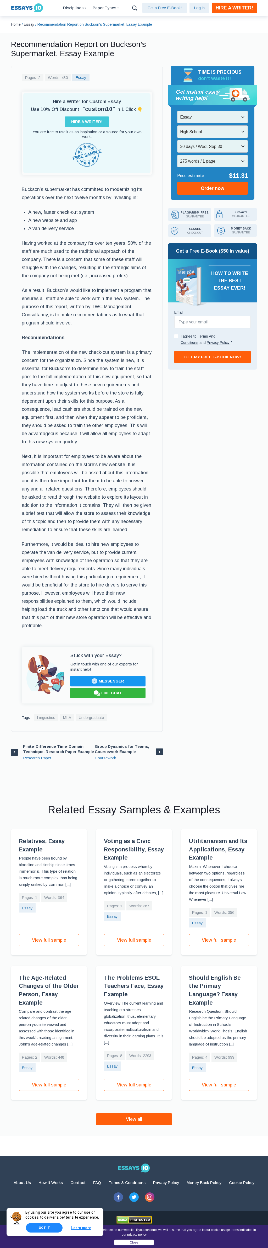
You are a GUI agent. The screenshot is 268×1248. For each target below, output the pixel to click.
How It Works (50, 1182)
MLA (67, 717)
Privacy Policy (166, 1182)
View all (134, 1119)
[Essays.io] (134, 1168)
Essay (80, 77)
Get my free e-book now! (212, 357)
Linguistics (46, 717)
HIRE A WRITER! (234, 7)
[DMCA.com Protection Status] (134, 1220)
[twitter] (134, 1197)
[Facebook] (118, 1197)
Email (178, 312)
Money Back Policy (204, 1182)
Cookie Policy (241, 1182)
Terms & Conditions (127, 1182)
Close (134, 1242)
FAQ (97, 1182)
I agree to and (206, 339)
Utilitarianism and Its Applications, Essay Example (218, 849)
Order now (212, 188)
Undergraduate (91, 717)
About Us (22, 1182)
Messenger (111, 681)
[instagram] (149, 1197)
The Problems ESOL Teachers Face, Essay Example (134, 986)
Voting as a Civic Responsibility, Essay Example (134, 849)
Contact (78, 1182)
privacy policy (137, 1234)
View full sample (49, 940)
